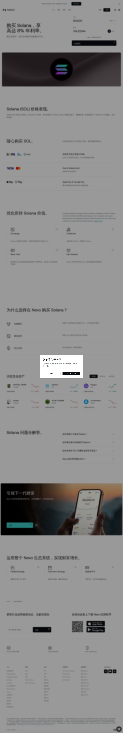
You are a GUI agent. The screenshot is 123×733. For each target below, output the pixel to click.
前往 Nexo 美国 (71, 373)
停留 (51, 373)
